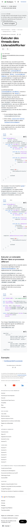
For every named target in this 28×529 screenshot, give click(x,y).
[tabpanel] (14, 159)
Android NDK (4, 477)
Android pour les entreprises (7, 395)
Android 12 (3, 459)
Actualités (3, 402)
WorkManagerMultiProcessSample (13, 361)
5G (2, 425)
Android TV (3, 441)
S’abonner (24, 521)
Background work (10, 8)
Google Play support (6, 488)
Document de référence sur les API (9, 473)
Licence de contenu (22, 375)
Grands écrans (4, 432)
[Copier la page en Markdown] (7, 49)
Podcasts (3, 407)
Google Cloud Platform (6, 508)
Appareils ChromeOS (6, 436)
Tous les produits (5, 510)
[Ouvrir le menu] (2, 2)
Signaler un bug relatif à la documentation (11, 486)
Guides (14, 31)
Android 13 (3, 457)
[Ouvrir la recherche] (15, 2)
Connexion (23, 1)
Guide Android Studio (6, 468)
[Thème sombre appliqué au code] (24, 137)
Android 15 (3, 452)
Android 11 (3, 462)
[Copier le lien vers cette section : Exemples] (10, 358)
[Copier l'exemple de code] (26, 137)
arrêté (22, 186)
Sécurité (3, 398)
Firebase (3, 505)
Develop (4, 6)
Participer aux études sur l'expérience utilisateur (12, 491)
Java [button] (11, 134)
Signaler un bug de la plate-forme (9, 484)
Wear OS (3, 434)
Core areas (13, 6)
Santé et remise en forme (7, 418)
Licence (17, 515)
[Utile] (18, 34)
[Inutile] (20, 34)
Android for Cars (5, 439)
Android (3, 393)
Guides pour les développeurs (8, 470)
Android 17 (3, 447)
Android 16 (3, 450)
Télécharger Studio (5, 475)
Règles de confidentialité (7, 423)
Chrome (3, 503)
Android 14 (3, 454)
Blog (2, 405)
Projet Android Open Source (7, 400)
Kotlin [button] (4, 134)
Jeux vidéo (3, 413)
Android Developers (5, 29)
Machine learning (5, 416)
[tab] (4, 134)
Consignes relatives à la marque (10, 518)
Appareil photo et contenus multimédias (10, 421)
